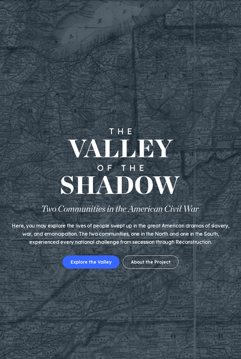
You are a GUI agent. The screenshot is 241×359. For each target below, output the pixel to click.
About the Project (150, 262)
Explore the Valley (91, 262)
